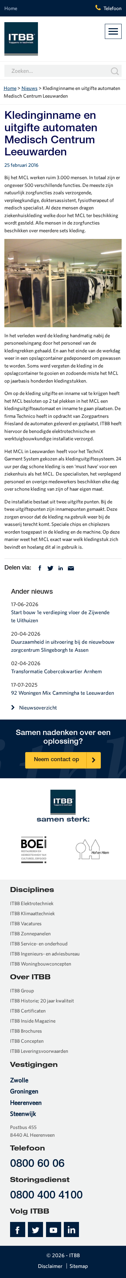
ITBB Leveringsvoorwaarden (39, 1051)
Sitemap (79, 1266)
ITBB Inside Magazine (32, 1021)
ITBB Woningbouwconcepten (40, 964)
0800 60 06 (37, 1164)
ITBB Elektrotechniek (31, 903)
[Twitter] (50, 568)
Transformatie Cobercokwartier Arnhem (56, 671)
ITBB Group (22, 990)
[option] (33, 849)
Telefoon (112, 8)
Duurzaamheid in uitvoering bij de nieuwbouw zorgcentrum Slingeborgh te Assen (63, 646)
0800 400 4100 (46, 1195)
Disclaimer (50, 1266)
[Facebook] (39, 568)
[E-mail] (71, 568)
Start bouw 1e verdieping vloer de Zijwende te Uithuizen (60, 616)
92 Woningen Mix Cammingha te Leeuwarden (62, 693)
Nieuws (30, 88)
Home (10, 8)
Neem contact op (56, 760)
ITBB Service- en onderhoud (39, 943)
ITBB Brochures (26, 1031)
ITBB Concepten (27, 1041)
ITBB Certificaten (28, 1011)
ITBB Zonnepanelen (30, 933)
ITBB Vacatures (26, 923)
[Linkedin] (60, 568)
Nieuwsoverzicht (38, 707)
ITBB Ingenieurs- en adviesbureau (45, 953)
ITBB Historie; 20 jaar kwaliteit (42, 1000)
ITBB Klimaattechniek (32, 913)
